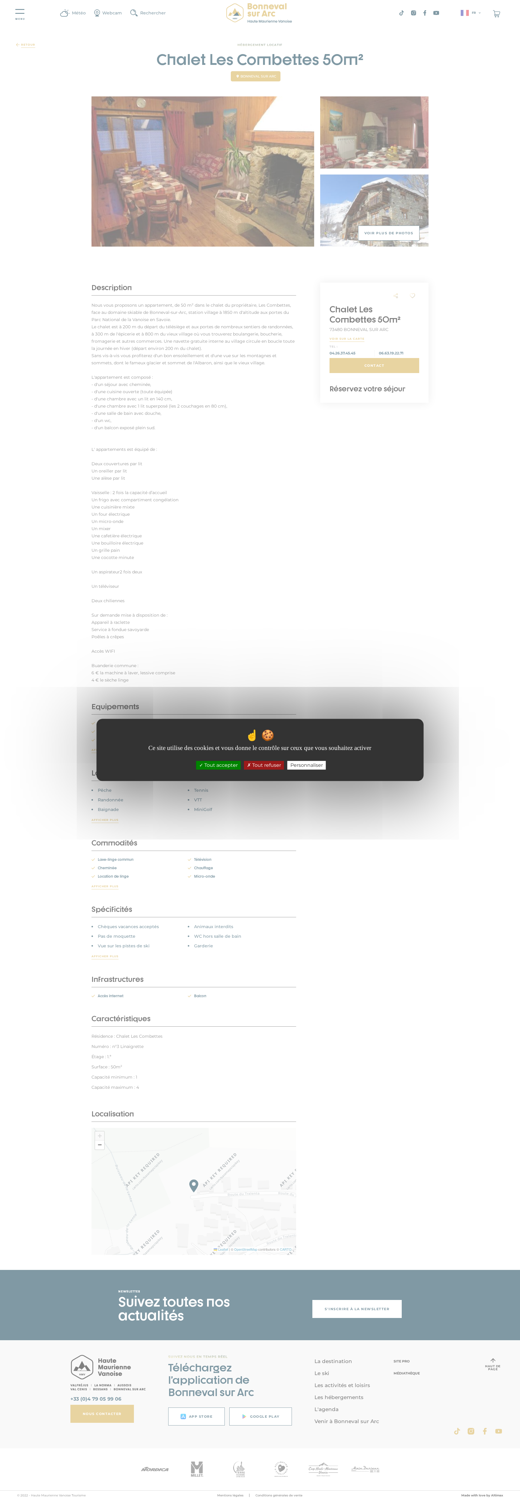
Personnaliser (306, 765)
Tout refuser (266, 765)
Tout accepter (220, 765)
